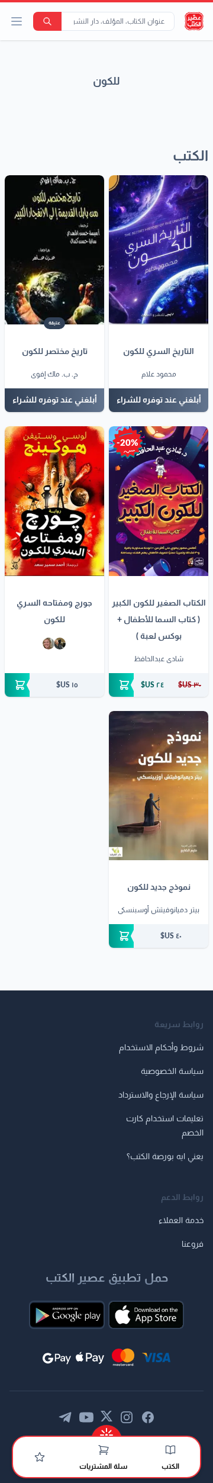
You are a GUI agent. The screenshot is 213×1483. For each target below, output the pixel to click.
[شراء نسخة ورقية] (158, 685)
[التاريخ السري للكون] (158, 249)
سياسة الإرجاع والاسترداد (161, 1095)
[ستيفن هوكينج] (60, 643)
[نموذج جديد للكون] (158, 785)
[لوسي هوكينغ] (48, 643)
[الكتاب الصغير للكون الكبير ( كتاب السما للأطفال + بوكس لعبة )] (158, 500)
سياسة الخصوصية (172, 1071)
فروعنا (193, 1244)
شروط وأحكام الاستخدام (161, 1048)
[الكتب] (170, 1450)
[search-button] (47, 21)
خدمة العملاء (181, 1221)
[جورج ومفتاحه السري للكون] (54, 500)
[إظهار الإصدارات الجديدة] (106, 1431)
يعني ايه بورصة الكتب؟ (165, 1157)
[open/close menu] (16, 21)
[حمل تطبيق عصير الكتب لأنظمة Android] (67, 1315)
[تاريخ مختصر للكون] (54, 249)
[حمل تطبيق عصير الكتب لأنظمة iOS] (146, 1315)
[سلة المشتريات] (103, 1450)
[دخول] (39, 1457)
